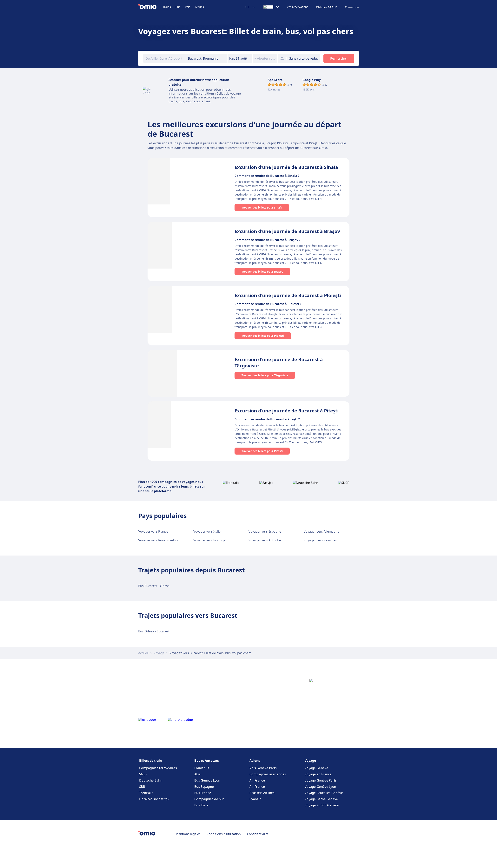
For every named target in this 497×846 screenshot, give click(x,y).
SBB (142, 786)
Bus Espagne (204, 786)
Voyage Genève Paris (321, 780)
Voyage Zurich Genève (322, 805)
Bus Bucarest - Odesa (153, 586)
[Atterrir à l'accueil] (150, 7)
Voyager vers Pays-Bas (320, 540)
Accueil (143, 653)
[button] (240, 58)
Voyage (159, 653)
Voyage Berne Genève (321, 799)
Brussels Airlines (262, 793)
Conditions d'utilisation (224, 834)
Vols (187, 7)
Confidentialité (257, 834)
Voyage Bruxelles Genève (324, 793)
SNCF (143, 774)
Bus (178, 7)
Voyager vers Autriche (264, 540)
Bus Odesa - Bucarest (153, 631)
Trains (167, 7)
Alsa (197, 774)
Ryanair (255, 799)
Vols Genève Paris (263, 768)
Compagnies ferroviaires (158, 768)
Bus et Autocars (206, 760)
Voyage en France (318, 774)
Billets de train (150, 760)
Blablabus (201, 768)
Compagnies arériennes (267, 774)
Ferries (199, 7)
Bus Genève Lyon (207, 780)
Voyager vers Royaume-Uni (158, 540)
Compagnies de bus (209, 799)
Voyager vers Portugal (209, 540)
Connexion (352, 7)
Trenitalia (146, 793)
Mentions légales (188, 834)
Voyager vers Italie (207, 531)
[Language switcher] (271, 7)
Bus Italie (201, 805)
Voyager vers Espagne (264, 531)
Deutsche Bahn (150, 780)
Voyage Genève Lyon (320, 786)
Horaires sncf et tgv (154, 799)
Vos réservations (297, 7)
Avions (254, 760)
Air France (257, 780)
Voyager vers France (153, 531)
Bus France (202, 793)
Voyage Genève (316, 768)
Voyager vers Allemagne (321, 531)
